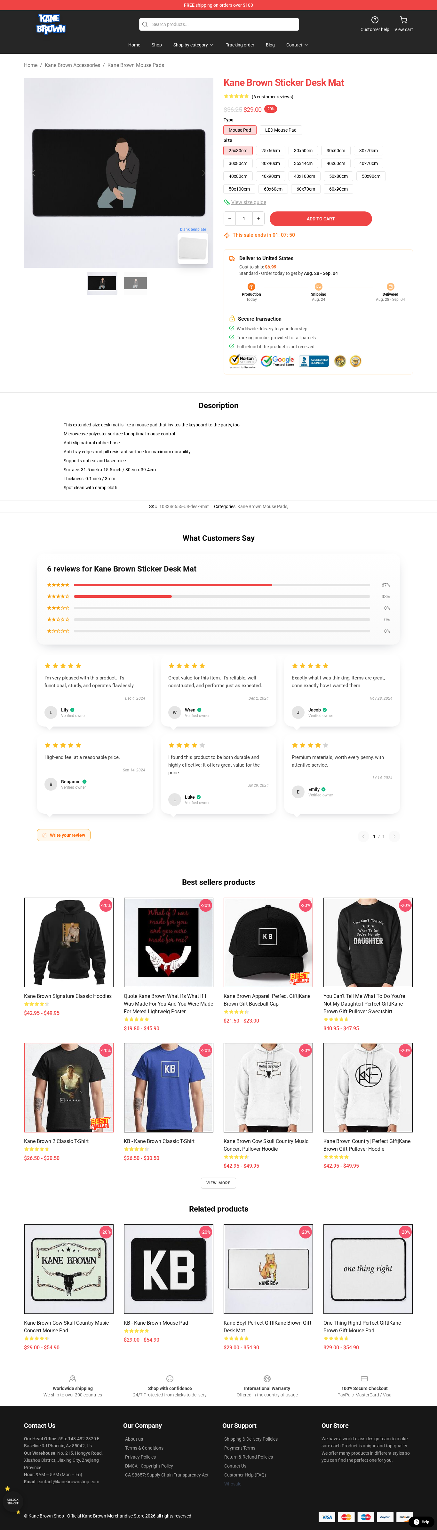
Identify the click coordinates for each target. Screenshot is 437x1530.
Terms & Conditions (144, 1448)
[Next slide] (203, 173)
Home (30, 65)
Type (229, 119)
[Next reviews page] (394, 836)
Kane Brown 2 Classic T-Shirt (56, 1141)
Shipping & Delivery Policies (251, 1439)
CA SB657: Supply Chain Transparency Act (167, 1474)
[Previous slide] (34, 173)
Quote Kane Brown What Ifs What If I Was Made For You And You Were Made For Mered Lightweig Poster (168, 1004)
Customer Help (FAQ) (245, 1474)
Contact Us (235, 1465)
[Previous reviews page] (363, 836)
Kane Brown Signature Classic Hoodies (68, 996)
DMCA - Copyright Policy (149, 1465)
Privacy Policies (140, 1457)
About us (134, 1439)
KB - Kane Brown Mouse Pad (156, 1323)
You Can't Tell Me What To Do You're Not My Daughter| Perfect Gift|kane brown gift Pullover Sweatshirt (364, 1004)
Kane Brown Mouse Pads (135, 65)
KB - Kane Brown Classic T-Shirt (159, 1141)
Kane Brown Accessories (72, 65)
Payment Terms (239, 1448)
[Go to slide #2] (135, 283)
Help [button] (425, 1522)
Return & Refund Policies (248, 1457)
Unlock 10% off (13, 1501)
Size (228, 140)
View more (218, 1183)
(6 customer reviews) (272, 96)
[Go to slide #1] (102, 283)
